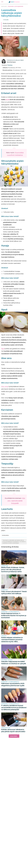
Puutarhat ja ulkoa (6, 659)
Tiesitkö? (4, 635)
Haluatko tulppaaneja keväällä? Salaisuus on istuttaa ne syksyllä (13, 662)
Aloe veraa (4, 386)
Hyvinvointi (4, 6)
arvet (7, 99)
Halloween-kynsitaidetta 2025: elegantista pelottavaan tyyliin (13, 684)
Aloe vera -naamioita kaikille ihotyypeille (16, 500)
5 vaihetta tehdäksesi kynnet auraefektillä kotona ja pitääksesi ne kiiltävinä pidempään (13, 707)
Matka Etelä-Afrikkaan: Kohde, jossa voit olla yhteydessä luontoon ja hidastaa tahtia (13, 569)
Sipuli (3, 348)
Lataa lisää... (14, 736)
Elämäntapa (4, 565)
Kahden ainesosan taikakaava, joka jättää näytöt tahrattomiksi (13, 730)
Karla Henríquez (11, 62)
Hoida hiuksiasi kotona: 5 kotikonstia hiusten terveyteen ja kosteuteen (13, 615)
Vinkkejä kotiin (5, 727)
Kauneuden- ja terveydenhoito (15, 6)
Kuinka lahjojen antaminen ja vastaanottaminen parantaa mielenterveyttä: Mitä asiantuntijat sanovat (12, 640)
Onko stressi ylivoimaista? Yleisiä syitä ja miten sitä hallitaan (14, 592)
